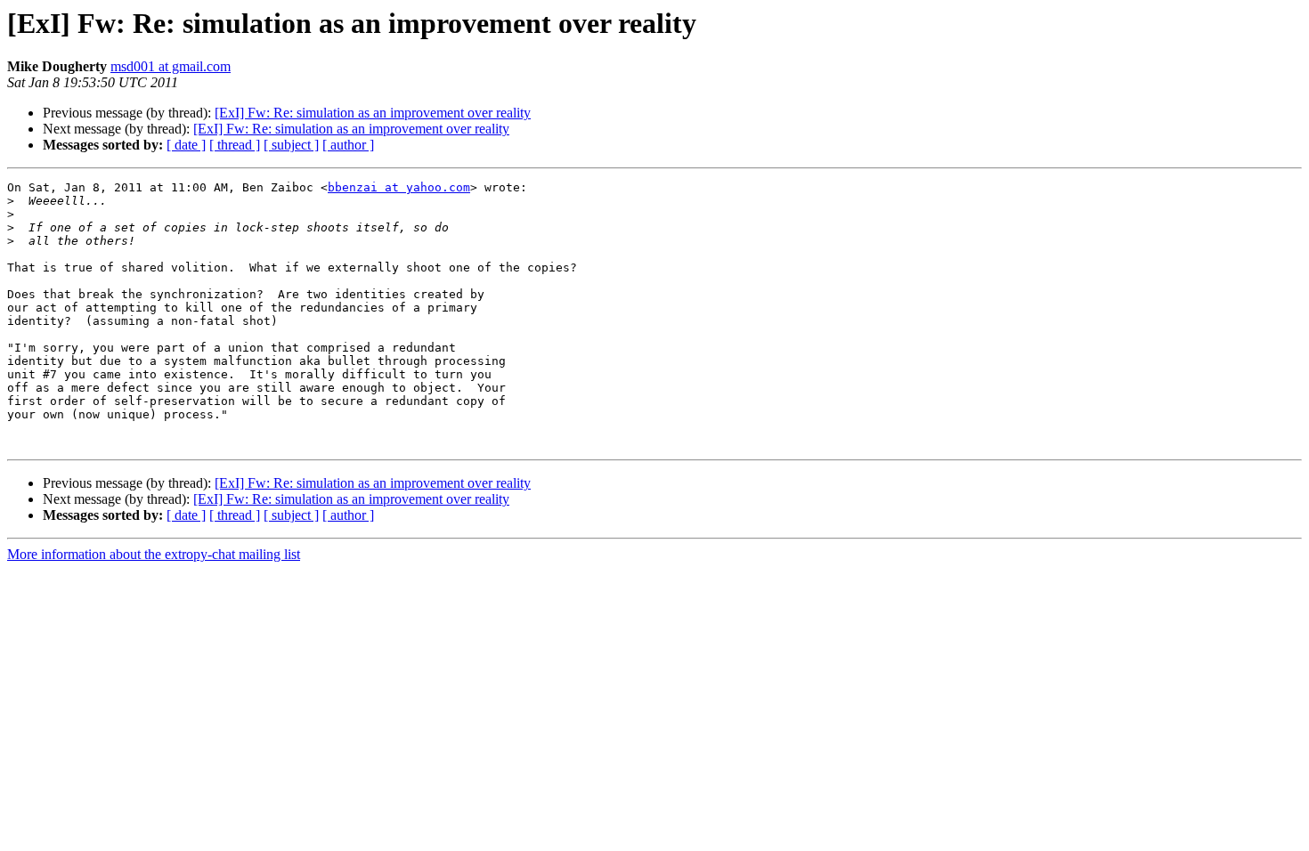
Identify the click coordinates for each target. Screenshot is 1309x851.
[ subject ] (291, 144)
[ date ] (186, 144)
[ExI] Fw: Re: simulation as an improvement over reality (373, 112)
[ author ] (348, 144)
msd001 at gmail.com (170, 66)
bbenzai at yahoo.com (399, 187)
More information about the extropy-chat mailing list (153, 554)
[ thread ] (234, 144)
